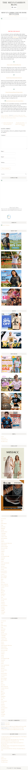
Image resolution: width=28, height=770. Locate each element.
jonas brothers (4, 571)
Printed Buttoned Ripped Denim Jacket (14, 92)
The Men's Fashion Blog (14, 3)
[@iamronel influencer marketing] (9, 218)
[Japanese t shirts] (11, 268)
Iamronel (14, 116)
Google (2, 554)
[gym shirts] (11, 409)
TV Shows (3, 603)
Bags (19, 115)
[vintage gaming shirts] (11, 428)
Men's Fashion (4, 576)
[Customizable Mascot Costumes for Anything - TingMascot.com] (5, 225)
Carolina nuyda (4, 729)
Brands (6, 116)
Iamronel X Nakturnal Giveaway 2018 (18, 726)
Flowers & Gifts (4, 548)
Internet (2, 566)
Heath (2, 561)
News (2, 580)
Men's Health (3, 577)
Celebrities (3, 535)
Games (2, 553)
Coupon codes (4, 536)
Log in (2, 436)
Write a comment (4, 115)
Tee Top (2, 117)
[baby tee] (11, 391)
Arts (2, 521)
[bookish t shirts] (11, 286)
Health (2, 559)
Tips (6, 117)
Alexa (2, 520)
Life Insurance (4, 572)
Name (2, 151)
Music (2, 579)
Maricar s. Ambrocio (5, 726)
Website (2, 162)
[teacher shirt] (11, 372)
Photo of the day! (4, 584)
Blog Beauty (19, 768)
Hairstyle (3, 558)
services (2, 587)
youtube (2, 613)
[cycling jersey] (11, 305)
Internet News (4, 567)
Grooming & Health (5, 556)
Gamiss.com (15, 37)
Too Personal (9, 117)
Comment (3, 135)
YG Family (3, 612)
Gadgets (2, 551)
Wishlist (2, 610)
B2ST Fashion (4, 523)
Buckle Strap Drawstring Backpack (14, 77)
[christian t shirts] (11, 249)
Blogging (3, 116)
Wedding (3, 608)
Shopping (21, 116)
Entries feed (3, 438)
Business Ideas (4, 531)
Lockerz (2, 574)
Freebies (3, 549)
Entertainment (4, 538)
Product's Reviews (4, 585)
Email (2, 156)
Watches (3, 607)
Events (2, 540)
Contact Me (7, 723)
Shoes (17, 116)
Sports (25, 116)
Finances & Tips (4, 546)
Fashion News (4, 544)
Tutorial (2, 602)
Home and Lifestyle (5, 562)
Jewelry (2, 569)
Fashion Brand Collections (6, 543)
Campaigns (3, 533)
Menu (15, 7)
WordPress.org (4, 441)
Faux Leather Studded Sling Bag (14, 64)
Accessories (15, 115)
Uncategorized (4, 605)
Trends (14, 117)
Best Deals (23, 115)
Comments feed (4, 439)
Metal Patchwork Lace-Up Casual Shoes (14, 100)
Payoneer (3, 582)
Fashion (10, 116)
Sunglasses (3, 594)
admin (18, 15)
